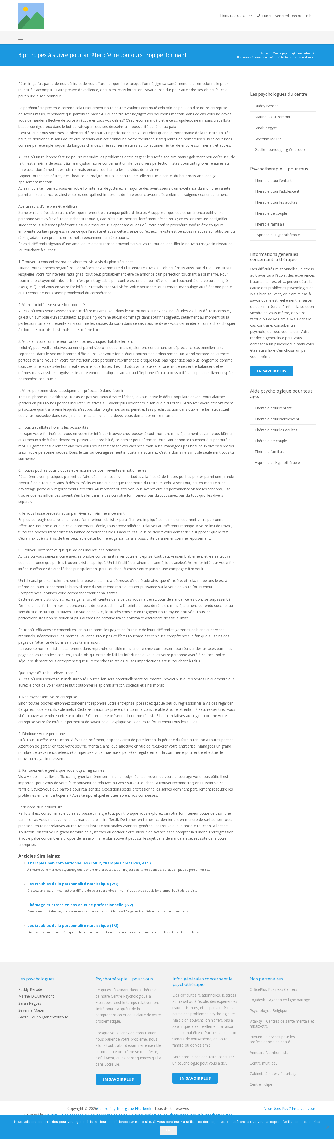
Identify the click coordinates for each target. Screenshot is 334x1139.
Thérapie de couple (271, 213)
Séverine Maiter (268, 138)
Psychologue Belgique (268, 1010)
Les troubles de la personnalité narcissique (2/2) (72, 883)
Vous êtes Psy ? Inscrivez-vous (290, 1108)
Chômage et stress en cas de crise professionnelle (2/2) (80, 904)
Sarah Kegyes (266, 127)
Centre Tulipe (261, 1084)
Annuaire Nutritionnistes (270, 1052)
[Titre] (31, 16)
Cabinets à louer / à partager (274, 1073)
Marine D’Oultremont (272, 116)
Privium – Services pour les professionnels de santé (272, 1039)
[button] (236, 15)
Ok (168, 1130)
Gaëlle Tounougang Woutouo (280, 149)
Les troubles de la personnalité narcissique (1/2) (72, 925)
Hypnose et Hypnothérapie (277, 234)
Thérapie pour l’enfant (273, 180)
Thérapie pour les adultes (276, 202)
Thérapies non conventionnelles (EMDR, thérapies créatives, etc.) (89, 863)
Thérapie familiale (270, 224)
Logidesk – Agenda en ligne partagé (280, 999)
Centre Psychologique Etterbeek (124, 1108)
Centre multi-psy (263, 1063)
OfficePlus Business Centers (273, 989)
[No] (327, 1127)
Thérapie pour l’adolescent (277, 191)
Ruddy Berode (267, 105)
